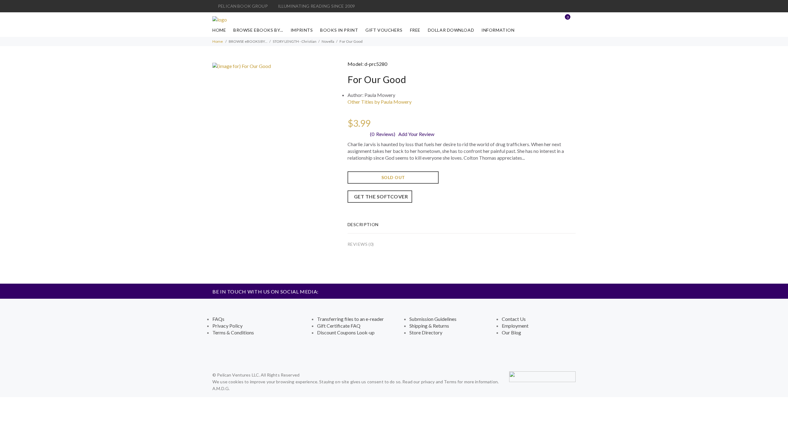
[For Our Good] (241, 65)
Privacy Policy (227, 326)
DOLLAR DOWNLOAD (451, 30)
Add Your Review (416, 134)
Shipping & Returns (429, 326)
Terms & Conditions (233, 332)
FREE (415, 30)
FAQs (218, 319)
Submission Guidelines (432, 319)
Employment (515, 326)
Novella (328, 41)
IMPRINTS (302, 30)
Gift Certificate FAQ (338, 326)
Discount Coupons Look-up (346, 332)
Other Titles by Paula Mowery (380, 102)
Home (219, 30)
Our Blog (511, 332)
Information (497, 30)
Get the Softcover (380, 196)
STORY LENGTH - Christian (294, 41)
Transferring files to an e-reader (350, 319)
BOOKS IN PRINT (339, 30)
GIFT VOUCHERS (383, 30)
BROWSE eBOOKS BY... (258, 30)
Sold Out (393, 177)
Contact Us (514, 319)
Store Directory (425, 332)
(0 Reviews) (382, 134)
